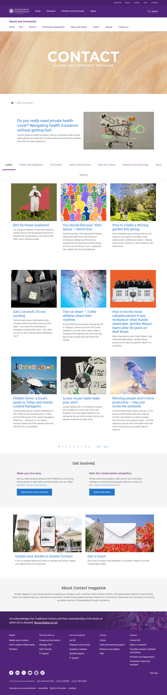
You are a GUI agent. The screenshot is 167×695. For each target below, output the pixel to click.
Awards (108, 27)
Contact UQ (135, 640)
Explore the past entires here (106, 485)
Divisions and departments (142, 657)
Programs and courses (79, 644)
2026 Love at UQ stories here (33, 485)
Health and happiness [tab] (31, 164)
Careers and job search (49, 640)
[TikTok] (42, 673)
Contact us (123, 27)
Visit (102, 653)
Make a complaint (138, 644)
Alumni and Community (22, 21)
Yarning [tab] (83, 174)
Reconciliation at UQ (46, 622)
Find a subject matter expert (22, 644)
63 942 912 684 (47, 681)
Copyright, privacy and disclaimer (22, 688)
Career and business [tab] (80, 164)
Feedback (72, 688)
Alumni (32, 27)
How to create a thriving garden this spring (130, 227)
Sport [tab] (159, 164)
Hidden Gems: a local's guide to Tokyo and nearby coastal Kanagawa (33, 402)
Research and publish (110, 649)
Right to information (58, 688)
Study (38, 11)
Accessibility (43, 688)
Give (145, 3)
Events (136, 3)
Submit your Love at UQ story (34, 492)
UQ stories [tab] (56, 164)
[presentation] (9, 165)
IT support (44, 653)
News (127, 3)
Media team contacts (19, 640)
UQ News (13, 649)
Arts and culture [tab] (106, 164)
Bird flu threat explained (31, 225)
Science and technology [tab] (136, 164)
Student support (76, 653)
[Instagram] (36, 673)
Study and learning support (112, 644)
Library (103, 640)
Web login (154, 673)
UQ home (117, 3)
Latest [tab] (9, 164)
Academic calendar (78, 649)
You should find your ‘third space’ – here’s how (82, 227)
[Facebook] (11, 673)
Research (51, 11)
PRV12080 (82, 681)
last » (106, 446)
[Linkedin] (17, 673)
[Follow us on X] (24, 673)
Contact (154, 3)
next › (98, 446)
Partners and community (73, 11)
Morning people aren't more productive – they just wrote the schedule (133, 402)
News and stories (79, 27)
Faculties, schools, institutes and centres (143, 651)
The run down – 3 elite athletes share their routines (79, 316)
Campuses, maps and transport (140, 663)
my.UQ (72, 640)
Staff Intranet (45, 649)
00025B (66, 681)
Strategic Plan (45, 644)
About (93, 11)
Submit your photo (102, 492)
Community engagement (53, 27)
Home (12, 27)
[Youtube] (30, 673)
